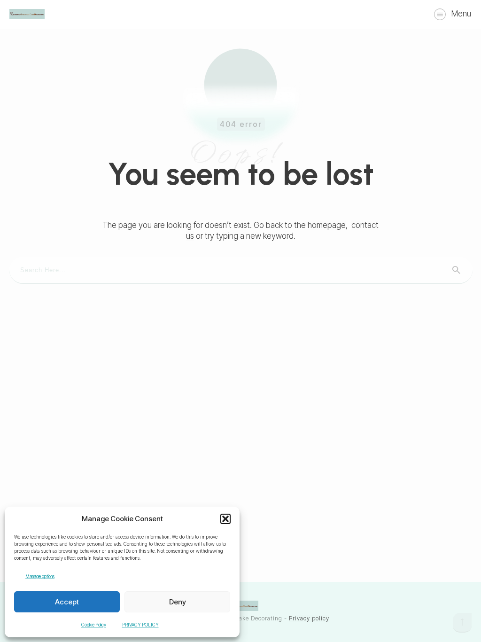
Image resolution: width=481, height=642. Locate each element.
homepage (327, 225)
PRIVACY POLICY (140, 624)
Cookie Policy (93, 624)
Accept (67, 601)
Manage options (39, 576)
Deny (177, 601)
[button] (225, 519)
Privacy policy (309, 618)
